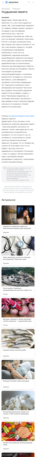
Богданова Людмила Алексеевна (21, 116)
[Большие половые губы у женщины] (18, 374)
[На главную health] (13, 2)
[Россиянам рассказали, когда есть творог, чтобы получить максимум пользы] (18, 405)
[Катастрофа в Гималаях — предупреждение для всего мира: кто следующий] (18, 281)
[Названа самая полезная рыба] (18, 343)
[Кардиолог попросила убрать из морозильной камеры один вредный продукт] (18, 219)
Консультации (6, 8)
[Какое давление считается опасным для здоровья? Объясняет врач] (18, 250)
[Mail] (6, 2)
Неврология (16, 8)
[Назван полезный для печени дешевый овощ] (18, 436)
